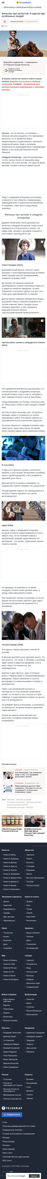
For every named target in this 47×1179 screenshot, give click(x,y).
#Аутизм (10, 800)
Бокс (28, 905)
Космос (6, 937)
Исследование (32, 948)
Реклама (6, 1138)
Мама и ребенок (33, 933)
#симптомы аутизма (15, 807)
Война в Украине (9, 994)
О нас (5, 1122)
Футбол (29, 901)
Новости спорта (32, 897)
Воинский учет (32, 1014)
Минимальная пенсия (12, 1095)
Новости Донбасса (11, 882)
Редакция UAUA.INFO (16, 21)
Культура (30, 976)
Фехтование (31, 920)
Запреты (29, 1044)
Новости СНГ (8, 972)
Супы (28, 1087)
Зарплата (30, 855)
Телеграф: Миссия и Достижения (16, 1157)
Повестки (30, 999)
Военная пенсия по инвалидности (11, 1090)
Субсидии (30, 866)
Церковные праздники (35, 1033)
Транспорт (7, 905)
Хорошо (34, 1176)
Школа (29, 874)
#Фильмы (29, 807)
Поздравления (32, 987)
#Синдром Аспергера (16, 802)
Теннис (29, 909)
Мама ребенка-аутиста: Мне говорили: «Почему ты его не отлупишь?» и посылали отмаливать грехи (28, 789)
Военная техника (10, 1020)
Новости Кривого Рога (12, 878)
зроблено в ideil (8, 1171)
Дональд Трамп (9, 1036)
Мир (3, 956)
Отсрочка (30, 1007)
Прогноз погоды (32, 885)
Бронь (28, 1003)
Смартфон (7, 948)
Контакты (6, 1145)
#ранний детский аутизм (17, 805)
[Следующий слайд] (45, 7)
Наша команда (9, 1149)
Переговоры (8, 1009)
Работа (29, 859)
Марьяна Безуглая (10, 1063)
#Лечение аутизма (23, 800)
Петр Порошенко (10, 1056)
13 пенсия (7, 1079)
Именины (30, 1052)
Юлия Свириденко (10, 1067)
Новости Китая (9, 976)
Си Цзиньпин (8, 1040)
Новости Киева (9, 855)
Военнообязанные (34, 1011)
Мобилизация (31, 994)
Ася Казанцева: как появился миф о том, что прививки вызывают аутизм (28, 775)
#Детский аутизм (33, 802)
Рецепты (29, 1075)
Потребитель (31, 964)
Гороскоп (30, 960)
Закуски (29, 1098)
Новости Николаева (11, 889)
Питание (29, 937)
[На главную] (23, 2)
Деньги (6, 901)
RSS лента (7, 1161)
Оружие (6, 1013)
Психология (31, 944)
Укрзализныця (9, 920)
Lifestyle (28, 956)
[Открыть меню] (3, 2)
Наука (4, 928)
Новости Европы (10, 960)
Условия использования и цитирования (19, 1134)
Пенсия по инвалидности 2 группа (12, 1084)
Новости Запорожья (11, 874)
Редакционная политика (12, 1130)
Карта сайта (7, 1153)
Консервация (31, 1083)
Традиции (30, 1040)
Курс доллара (8, 917)
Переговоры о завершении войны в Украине (23, 7)
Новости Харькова (10, 859)
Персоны (6, 1028)
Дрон (5, 944)
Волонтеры (8, 1017)
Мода (28, 968)
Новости (5, 850)
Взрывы (6, 1005)
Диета (28, 940)
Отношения (19, 783)
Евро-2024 (30, 917)
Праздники (29, 1028)
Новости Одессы (10, 866)
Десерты (30, 1091)
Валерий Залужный (11, 1048)
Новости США (9, 964)
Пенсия (5, 1075)
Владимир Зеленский (12, 1033)
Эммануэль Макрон (11, 1044)
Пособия (30, 882)
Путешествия (31, 972)
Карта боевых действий (9, 1000)
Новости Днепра (10, 862)
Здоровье (18, 770)
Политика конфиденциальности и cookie (19, 1126)
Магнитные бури (33, 983)
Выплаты (30, 862)
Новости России (10, 968)
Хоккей (29, 913)
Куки (22, 1176)
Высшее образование (35, 878)
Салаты (29, 1095)
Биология (7, 940)
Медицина (30, 870)
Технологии (8, 933)
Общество (29, 850)
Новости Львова (10, 870)
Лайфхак (30, 979)
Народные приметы (34, 1036)
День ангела (31, 1048)
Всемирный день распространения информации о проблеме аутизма (23, 87)
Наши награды (9, 1141)
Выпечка (29, 1079)
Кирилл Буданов (10, 1052)
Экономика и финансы (12, 897)
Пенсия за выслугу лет (12, 1099)
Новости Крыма (9, 885)
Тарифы (6, 913)
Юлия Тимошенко (10, 1059)
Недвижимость (9, 909)
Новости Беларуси (10, 979)
